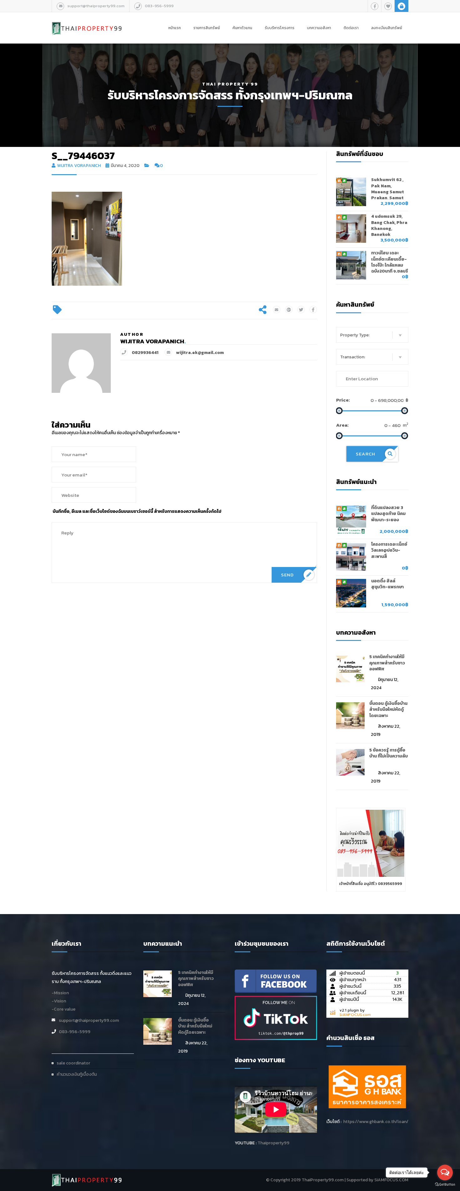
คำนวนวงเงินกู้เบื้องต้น (77, 1074)
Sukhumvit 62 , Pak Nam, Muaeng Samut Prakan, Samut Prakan (387, 191)
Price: (343, 399)
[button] (372, 335)
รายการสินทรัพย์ (206, 28)
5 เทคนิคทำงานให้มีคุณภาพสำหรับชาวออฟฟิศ (387, 662)
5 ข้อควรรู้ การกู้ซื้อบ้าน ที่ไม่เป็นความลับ (388, 753)
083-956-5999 (159, 6)
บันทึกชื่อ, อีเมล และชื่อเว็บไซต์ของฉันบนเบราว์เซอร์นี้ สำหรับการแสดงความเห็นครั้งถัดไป (137, 511)
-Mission (60, 993)
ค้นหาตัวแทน (242, 28)
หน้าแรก (174, 28)
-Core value (63, 1009)
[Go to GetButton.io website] (445, 1185)
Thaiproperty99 (273, 1143)
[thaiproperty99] (276, 980)
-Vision (59, 1001)
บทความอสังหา (319, 28)
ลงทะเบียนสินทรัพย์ (386, 28)
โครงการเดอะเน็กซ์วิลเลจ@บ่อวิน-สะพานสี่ (389, 550)
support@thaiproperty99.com (96, 6)
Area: (342, 425)
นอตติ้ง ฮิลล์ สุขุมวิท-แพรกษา (387, 584)
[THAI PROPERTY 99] (87, 21)
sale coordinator (73, 1063)
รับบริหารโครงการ (279, 28)
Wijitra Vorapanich (79, 165)
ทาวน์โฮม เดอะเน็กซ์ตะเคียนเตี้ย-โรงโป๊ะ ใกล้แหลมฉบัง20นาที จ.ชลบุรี (389, 262)
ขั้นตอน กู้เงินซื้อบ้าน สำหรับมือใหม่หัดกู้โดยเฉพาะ (388, 709)
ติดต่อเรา (351, 28)
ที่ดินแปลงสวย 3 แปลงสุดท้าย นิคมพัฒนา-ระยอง (388, 513)
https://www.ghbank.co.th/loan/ (375, 1121)
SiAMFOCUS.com (355, 1014)
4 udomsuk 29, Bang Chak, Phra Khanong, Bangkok (389, 225)
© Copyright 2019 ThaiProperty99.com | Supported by (319, 1180)
